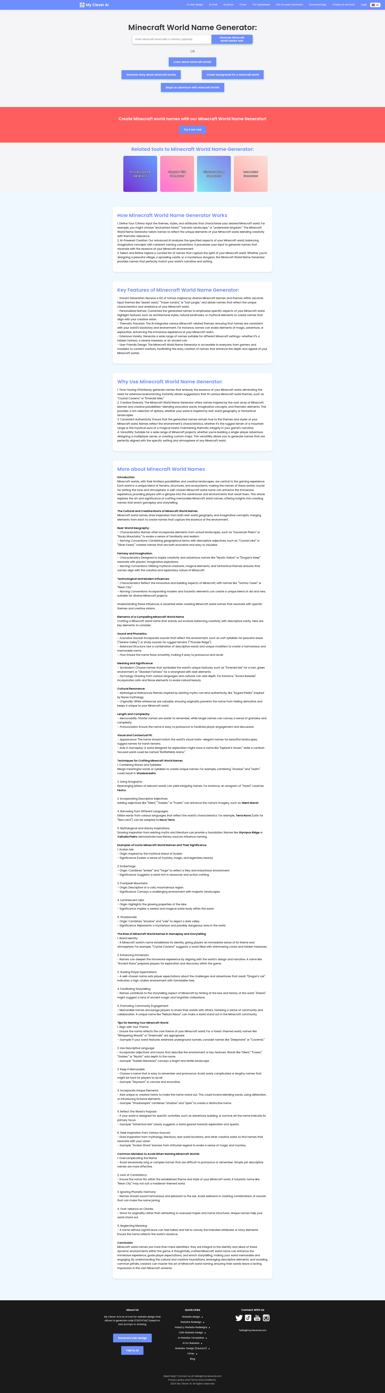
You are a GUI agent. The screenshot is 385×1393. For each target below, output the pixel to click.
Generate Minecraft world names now (232, 39)
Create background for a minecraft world (233, 74)
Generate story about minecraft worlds (151, 74)
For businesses (261, 4)
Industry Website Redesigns (191, 1327)
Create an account (343, 4)
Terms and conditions (203, 1380)
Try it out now (192, 129)
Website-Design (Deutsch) (191, 1348)
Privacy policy (176, 1380)
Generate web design (132, 1338)
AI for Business (191, 1343)
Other (190, 1353)
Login (364, 4)
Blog (192, 1359)
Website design (191, 1316)
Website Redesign (191, 1322)
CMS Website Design (191, 1332)
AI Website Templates (191, 1338)
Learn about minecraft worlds (192, 61)
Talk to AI (132, 1350)
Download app (317, 4)
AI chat (213, 4)
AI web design (195, 4)
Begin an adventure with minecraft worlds (192, 87)
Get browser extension (289, 4)
